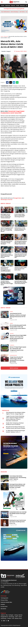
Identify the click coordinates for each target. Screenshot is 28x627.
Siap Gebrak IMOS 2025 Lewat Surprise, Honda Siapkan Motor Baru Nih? (21, 255)
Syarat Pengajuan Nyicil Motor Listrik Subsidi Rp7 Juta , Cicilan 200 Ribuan (7, 229)
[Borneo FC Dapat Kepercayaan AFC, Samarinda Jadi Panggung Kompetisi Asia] (5, 347)
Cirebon (9, 618)
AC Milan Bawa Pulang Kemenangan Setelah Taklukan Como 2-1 (15, 431)
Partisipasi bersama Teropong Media (14, 8)
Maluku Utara (18, 618)
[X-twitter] (6, 621)
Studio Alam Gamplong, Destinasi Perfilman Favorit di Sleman (15, 423)
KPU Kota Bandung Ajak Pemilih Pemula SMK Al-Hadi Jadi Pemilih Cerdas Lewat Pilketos (18, 326)
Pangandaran (4, 616)
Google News (17, 198)
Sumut (20, 616)
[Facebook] (4, 621)
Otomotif (6, 36)
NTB (13, 618)
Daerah (13, 5)
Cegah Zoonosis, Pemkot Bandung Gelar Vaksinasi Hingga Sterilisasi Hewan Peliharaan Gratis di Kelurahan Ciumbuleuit (15, 418)
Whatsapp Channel (6, 199)
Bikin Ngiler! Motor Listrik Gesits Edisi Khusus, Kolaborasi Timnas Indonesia (6, 216)
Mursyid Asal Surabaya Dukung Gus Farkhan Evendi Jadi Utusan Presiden (15, 427)
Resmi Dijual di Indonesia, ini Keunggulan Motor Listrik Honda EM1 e (6, 269)
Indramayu (3, 618)
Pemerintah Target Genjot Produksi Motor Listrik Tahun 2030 (12, 112)
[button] (2, 2)
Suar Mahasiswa (5, 11)
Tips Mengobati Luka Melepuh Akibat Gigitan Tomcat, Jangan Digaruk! (15, 413)
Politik (17, 5)
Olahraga (12, 345)
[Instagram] (2, 621)
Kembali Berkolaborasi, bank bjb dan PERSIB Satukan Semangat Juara (17, 513)
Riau (7, 615)
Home (2, 5)
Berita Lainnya (14, 368)
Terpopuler (5, 410)
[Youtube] (8, 621)
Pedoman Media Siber (6, 602)
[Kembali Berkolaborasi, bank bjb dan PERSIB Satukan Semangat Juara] (5, 514)
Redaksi (3, 604)
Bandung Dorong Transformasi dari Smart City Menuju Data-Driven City (17, 522)
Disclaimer (3, 608)
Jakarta (3, 615)
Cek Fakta (22, 11)
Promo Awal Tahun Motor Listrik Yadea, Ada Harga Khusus (20, 215)
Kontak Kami (4, 606)
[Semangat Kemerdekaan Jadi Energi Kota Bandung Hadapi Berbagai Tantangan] (5, 486)
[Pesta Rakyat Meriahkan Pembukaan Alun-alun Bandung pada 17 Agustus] (5, 478)
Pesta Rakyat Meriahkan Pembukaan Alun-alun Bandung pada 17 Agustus (17, 477)
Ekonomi (22, 5)
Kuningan (11, 615)
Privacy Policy (4, 600)
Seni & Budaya (14, 11)
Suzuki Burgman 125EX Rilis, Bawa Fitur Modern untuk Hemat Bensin (21, 282)
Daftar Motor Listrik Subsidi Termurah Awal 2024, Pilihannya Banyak (7, 255)
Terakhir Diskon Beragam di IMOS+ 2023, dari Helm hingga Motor (7, 282)
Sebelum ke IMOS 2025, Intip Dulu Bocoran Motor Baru (21, 269)
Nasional (7, 5)
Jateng (16, 615)
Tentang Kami (4, 598)
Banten (20, 615)
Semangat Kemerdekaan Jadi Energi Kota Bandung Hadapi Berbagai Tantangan (17, 486)
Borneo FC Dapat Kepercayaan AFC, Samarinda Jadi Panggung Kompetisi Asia (18, 348)
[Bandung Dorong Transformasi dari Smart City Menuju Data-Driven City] (5, 522)
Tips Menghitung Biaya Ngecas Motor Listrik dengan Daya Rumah (21, 243)
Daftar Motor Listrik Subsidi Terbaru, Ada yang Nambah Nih (20, 229)
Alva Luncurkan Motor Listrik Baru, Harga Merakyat (6, 243)
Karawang (11, 616)
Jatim (16, 616)
